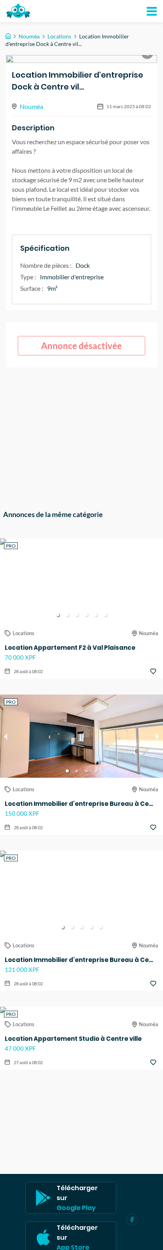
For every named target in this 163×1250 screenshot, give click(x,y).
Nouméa (29, 36)
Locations (59, 36)
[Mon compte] (151, 11)
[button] (57, 614)
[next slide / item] (157, 580)
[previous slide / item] (5, 580)
